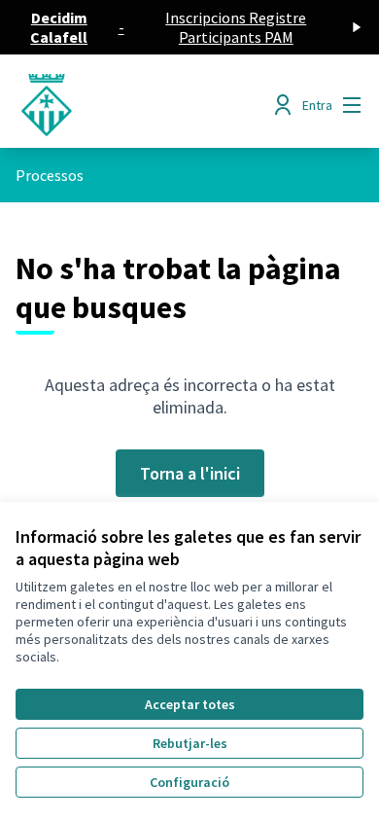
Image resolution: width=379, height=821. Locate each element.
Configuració (189, 782)
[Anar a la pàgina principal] (144, 105)
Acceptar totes (190, 704)
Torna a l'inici (190, 473)
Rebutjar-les (190, 743)
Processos (50, 175)
